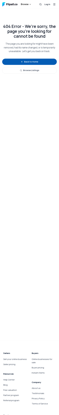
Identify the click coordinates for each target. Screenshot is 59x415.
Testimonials (38, 393)
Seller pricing (9, 364)
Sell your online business (15, 359)
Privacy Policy (38, 398)
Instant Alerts (38, 372)
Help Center (9, 379)
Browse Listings (31, 70)
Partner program (11, 395)
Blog (5, 384)
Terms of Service (40, 403)
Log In (47, 4)
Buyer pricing (38, 367)
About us (36, 388)
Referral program (11, 400)
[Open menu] (54, 4)
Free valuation (10, 390)
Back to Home (31, 61)
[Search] (40, 4)
